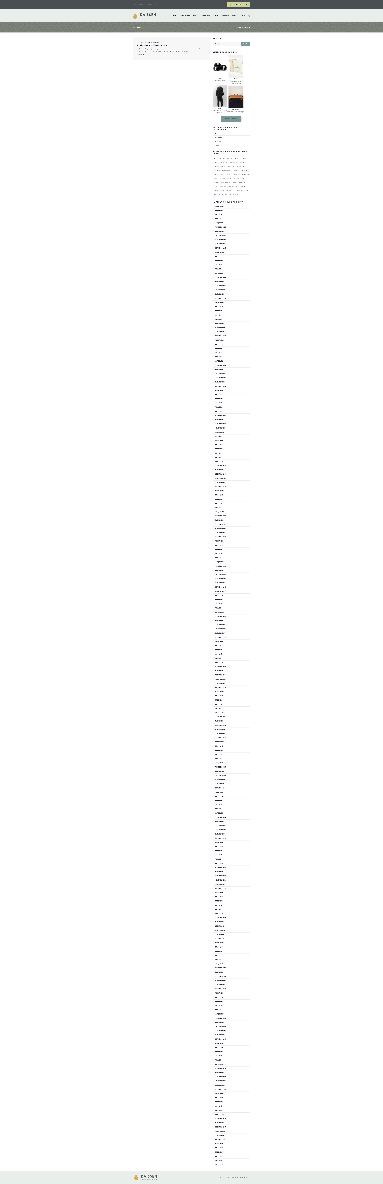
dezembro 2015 (220, 725)
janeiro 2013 (219, 871)
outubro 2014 (220, 784)
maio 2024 (218, 315)
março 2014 (219, 813)
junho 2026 (219, 210)
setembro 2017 (220, 637)
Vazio (246, 190)
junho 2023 (219, 348)
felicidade (217, 170)
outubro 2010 (220, 984)
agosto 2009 (219, 1043)
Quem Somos (185, 16)
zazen (221, 194)
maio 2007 (218, 1156)
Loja (243, 16)
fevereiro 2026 (220, 227)
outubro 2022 (220, 382)
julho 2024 (219, 306)
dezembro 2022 (220, 373)
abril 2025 (218, 269)
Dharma (216, 166)
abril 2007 (218, 1160)
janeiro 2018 (219, 620)
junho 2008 (219, 1102)
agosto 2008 (219, 1093)
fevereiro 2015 (220, 767)
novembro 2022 (220, 378)
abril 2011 (218, 959)
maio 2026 (218, 214)
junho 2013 (219, 851)
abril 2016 (218, 708)
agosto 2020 (219, 491)
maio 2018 (218, 604)
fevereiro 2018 (220, 616)
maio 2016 (218, 704)
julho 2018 (219, 595)
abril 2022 (218, 407)
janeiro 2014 (219, 821)
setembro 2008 (220, 1089)
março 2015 (219, 763)
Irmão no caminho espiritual (152, 45)
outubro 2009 (220, 1035)
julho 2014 (219, 796)
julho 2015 (219, 746)
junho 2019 (219, 549)
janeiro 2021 (219, 470)
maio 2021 (218, 453)
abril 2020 (218, 507)
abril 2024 (218, 319)
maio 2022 (218, 403)
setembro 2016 (220, 687)
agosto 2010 (219, 993)
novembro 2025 (220, 239)
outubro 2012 (220, 884)
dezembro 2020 (220, 474)
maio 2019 (218, 553)
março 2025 (219, 273)
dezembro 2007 (220, 1127)
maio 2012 (218, 905)
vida (215, 194)
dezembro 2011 (220, 926)
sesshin (229, 190)
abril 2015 (218, 758)
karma (222, 174)
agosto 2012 (219, 892)
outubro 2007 (220, 1135)
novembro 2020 (220, 478)
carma (244, 158)
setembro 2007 (220, 1139)
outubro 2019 (220, 532)
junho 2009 (219, 1051)
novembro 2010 (220, 980)
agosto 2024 (219, 302)
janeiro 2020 (219, 520)
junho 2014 (219, 800)
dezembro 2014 (220, 775)
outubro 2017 (220, 633)
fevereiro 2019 (220, 566)
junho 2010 (219, 1001)
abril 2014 (218, 809)
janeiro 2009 (219, 1072)
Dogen (223, 166)
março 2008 (219, 1114)
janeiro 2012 (219, 922)
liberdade (236, 174)
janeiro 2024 (219, 323)
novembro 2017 (220, 629)
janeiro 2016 (219, 721)
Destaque (218, 137)
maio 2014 (218, 805)
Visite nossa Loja (231, 119)
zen (226, 194)
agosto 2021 (219, 440)
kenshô (229, 174)
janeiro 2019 (219, 570)
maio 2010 (218, 1005)
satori (223, 190)
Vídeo (217, 145)
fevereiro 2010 (220, 1018)
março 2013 (219, 863)
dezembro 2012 (220, 876)
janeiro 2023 (219, 369)
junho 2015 (219, 750)
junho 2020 (219, 499)
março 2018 (219, 612)
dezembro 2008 (220, 1077)
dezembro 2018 (220, 574)
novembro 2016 (220, 679)
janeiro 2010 (219, 1022)
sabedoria (223, 186)
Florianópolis (226, 170)
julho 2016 (219, 696)
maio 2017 (218, 654)
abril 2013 (218, 859)
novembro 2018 (220, 578)
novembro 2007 (220, 1131)
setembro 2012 (220, 888)
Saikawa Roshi (233, 186)
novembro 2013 (220, 830)
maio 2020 (218, 503)
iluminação (244, 170)
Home (175, 16)
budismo (229, 158)
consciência (233, 162)
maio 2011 (218, 955)
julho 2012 (219, 897)
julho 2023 (219, 344)
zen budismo (234, 194)
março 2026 (219, 223)
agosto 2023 (219, 340)
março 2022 (219, 411)
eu (233, 166)
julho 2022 (219, 394)
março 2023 (219, 361)
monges (236, 178)
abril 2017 (218, 658)
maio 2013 (218, 855)
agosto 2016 (219, 692)
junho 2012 (219, 901)
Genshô (235, 170)
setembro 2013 (220, 838)
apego (216, 158)
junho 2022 (219, 399)
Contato (235, 16)
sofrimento (238, 190)
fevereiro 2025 (220, 277)
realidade (242, 182)
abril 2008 (218, 1110)
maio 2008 (218, 1106)
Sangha (216, 190)
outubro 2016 (220, 683)
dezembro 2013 (220, 825)
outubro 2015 (220, 733)
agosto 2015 (219, 742)
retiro (215, 186)
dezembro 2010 (220, 976)
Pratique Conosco (221, 16)
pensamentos (225, 182)
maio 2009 (218, 1056)
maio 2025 (218, 265)
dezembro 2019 (220, 524)
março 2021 (219, 461)
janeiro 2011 (219, 972)
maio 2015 (218, 754)
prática (235, 182)
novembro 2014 (220, 779)
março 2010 (219, 1014)
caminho (237, 158)
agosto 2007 (219, 1144)
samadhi (243, 186)
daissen (156, 42)
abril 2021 (218, 457)
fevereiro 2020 (220, 516)
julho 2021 (219, 445)
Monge (229, 178)
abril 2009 (218, 1060)
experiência (240, 166)
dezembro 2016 (220, 675)
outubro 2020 (220, 482)
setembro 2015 (220, 738)
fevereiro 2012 (220, 918)
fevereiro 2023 (220, 365)
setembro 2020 (220, 486)
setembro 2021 (220, 436)
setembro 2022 (220, 386)
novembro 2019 (220, 528)
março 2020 (219, 512)
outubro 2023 (220, 332)
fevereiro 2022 (220, 415)
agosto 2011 (219, 943)
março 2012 (219, 913)
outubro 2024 (220, 294)
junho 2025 (219, 260)
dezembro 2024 (220, 286)
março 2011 (219, 964)
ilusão (216, 174)
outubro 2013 (220, 834)
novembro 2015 (220, 729)
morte (243, 178)
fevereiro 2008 (220, 1118)
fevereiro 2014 (220, 817)
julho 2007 (219, 1148)
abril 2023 (218, 357)
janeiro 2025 (219, 281)
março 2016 (219, 712)
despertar (243, 162)
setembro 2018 (220, 587)
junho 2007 (219, 1152)
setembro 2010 (220, 989)
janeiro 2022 (219, 419)
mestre (222, 178)
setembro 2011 (220, 938)
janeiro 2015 (219, 771)
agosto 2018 (219, 591)
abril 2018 (218, 608)
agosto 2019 (219, 541)
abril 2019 (218, 558)
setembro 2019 (220, 537)
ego (229, 166)
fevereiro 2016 (220, 717)
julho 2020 (219, 495)
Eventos (218, 141)
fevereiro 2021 (220, 465)
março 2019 (219, 562)
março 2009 (219, 1064)
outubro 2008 (220, 1085)
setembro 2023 (220, 336)
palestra (216, 182)
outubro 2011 (220, 934)
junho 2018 (219, 599)
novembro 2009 (220, 1031)
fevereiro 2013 (220, 867)
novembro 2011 (220, 930)
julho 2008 (219, 1097)
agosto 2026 (219, 206)
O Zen (195, 16)
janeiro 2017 (219, 671)
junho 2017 (219, 650)
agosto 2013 (219, 842)
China (216, 162)
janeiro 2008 (219, 1123)
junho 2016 (219, 700)
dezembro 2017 (220, 625)
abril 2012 (218, 909)
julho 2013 (219, 846)
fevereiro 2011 (220, 968)
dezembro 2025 (220, 235)
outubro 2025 (220, 244)
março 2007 (219, 1164)
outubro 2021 (220, 432)
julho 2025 (219, 256)
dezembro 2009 (220, 1026)
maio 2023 (218, 352)
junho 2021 (219, 449)
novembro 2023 (220, 327)
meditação (245, 174)
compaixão (223, 162)
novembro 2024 (220, 290)
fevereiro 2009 (220, 1068)
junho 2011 (219, 951)
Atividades (206, 16)
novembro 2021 (220, 428)
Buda (222, 158)
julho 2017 (219, 645)
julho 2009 (219, 1047)
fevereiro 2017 (220, 666)
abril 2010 (218, 1010)
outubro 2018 (220, 583)
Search (245, 44)
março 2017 (219, 662)
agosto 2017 (219, 641)
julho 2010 (219, 997)
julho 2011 (219, 947)
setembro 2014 (220, 788)
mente (216, 178)
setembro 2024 (220, 298)
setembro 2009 (220, 1039)
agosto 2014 (219, 792)
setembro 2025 (220, 248)
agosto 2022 (219, 390)
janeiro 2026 (219, 231)
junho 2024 (219, 311)
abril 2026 (218, 219)
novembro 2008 (220, 1081)
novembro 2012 (220, 880)
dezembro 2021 (220, 424)
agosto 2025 (219, 252)
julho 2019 (219, 545)
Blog (147, 42)
